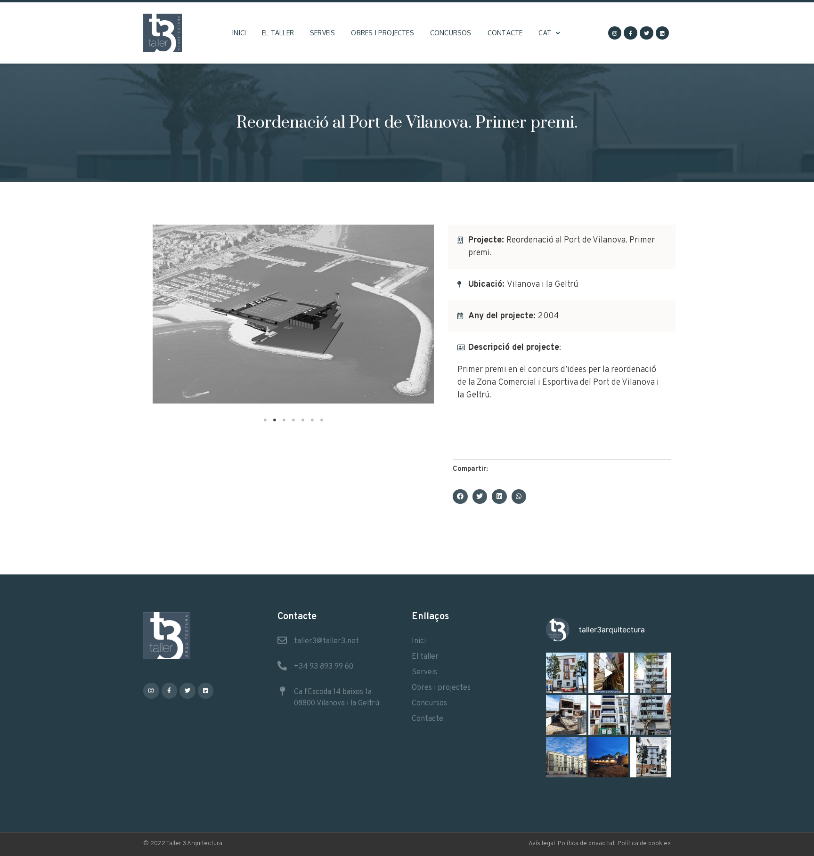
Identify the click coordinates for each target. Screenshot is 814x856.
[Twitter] (646, 33)
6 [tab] (312, 420)
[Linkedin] (662, 33)
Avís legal (542, 844)
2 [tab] (274, 420)
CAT (544, 33)
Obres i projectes (382, 33)
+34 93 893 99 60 (323, 666)
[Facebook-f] (630, 33)
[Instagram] (615, 33)
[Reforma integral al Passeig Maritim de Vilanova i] (608, 715)
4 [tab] (293, 420)
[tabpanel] (293, 314)
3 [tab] (284, 420)
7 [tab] (321, 420)
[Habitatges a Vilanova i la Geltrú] (650, 673)
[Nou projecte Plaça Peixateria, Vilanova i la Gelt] (566, 757)
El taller (278, 33)
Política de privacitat (586, 844)
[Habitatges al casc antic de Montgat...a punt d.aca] (566, 673)
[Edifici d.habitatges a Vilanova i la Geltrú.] (650, 715)
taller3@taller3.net (326, 641)
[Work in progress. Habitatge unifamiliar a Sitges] (566, 715)
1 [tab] (265, 420)
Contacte (505, 33)
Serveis (322, 33)
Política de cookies (644, 844)
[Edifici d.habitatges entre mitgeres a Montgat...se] (650, 757)
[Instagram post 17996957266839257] (608, 673)
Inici (239, 33)
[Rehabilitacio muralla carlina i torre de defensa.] (608, 757)
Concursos (451, 33)
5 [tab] (303, 420)
